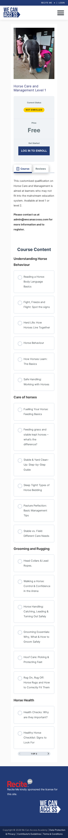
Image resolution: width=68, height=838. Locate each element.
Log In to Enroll (34, 150)
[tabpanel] (34, 207)
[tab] (23, 169)
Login (62, 2)
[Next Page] (48, 754)
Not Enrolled (34, 110)
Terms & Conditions (53, 834)
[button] (60, 12)
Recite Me (46, 2)
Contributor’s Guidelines (29, 834)
